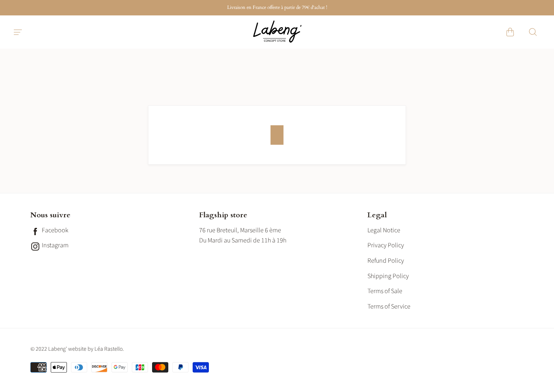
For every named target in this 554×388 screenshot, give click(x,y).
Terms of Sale (384, 291)
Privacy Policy (385, 245)
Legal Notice (383, 230)
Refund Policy (385, 260)
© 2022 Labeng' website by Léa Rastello (76, 349)
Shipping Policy (388, 276)
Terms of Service (388, 306)
